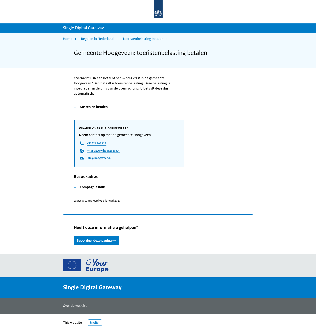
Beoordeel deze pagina (94, 240)
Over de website (75, 306)
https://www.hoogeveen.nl (103, 150)
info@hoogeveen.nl (99, 158)
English (94, 322)
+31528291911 (96, 143)
